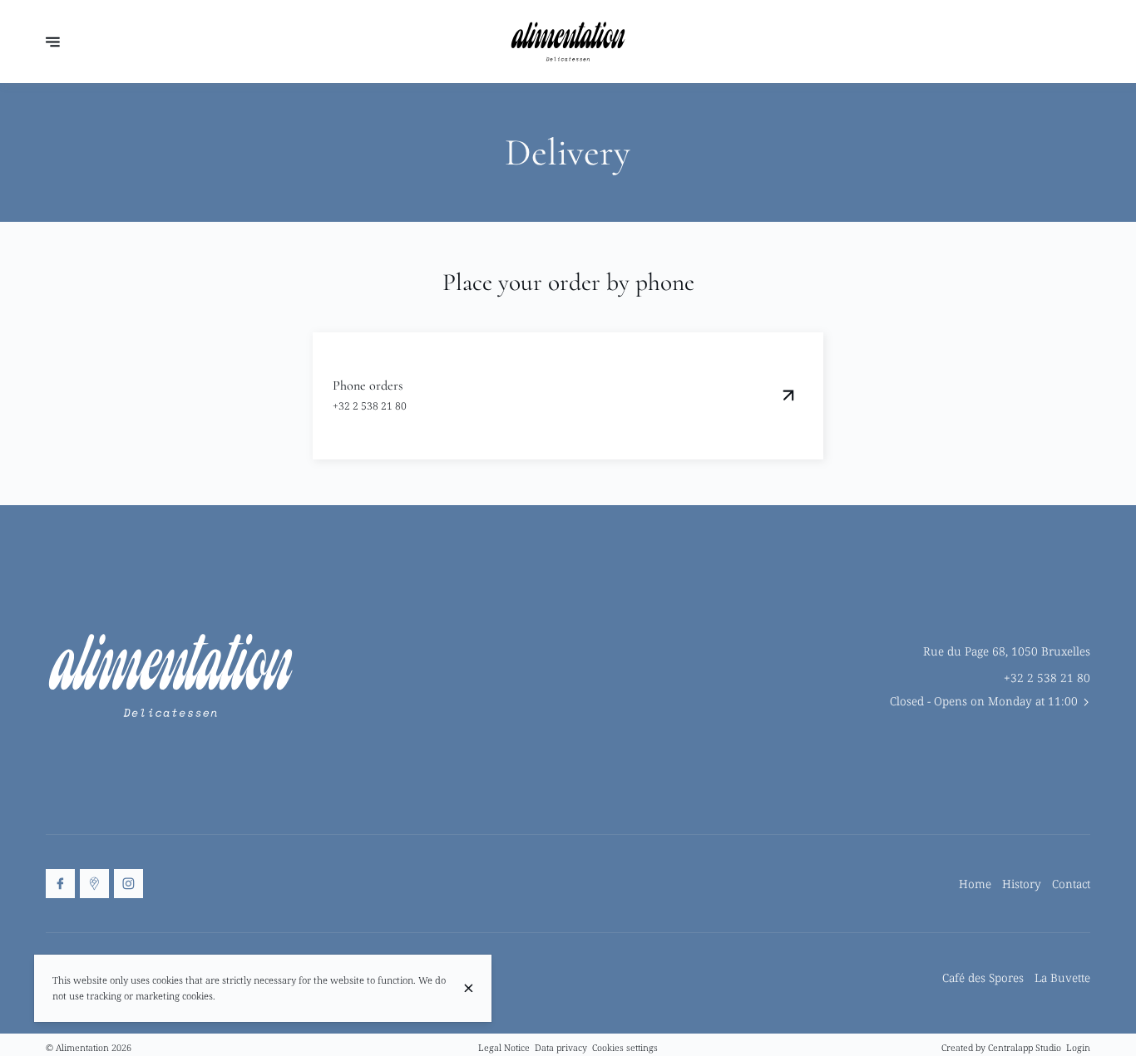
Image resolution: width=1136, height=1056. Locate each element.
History (1021, 883)
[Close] (468, 988)
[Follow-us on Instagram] (128, 883)
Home (975, 883)
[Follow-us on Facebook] (60, 883)
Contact (1071, 883)
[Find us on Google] (94, 883)
